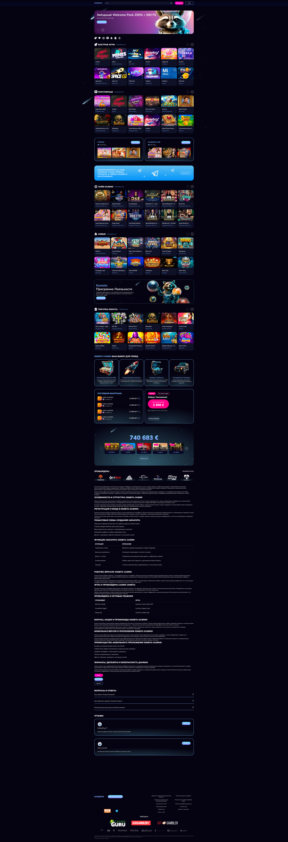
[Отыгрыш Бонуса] (119, 38)
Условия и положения (183, 809)
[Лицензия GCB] (107, 811)
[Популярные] (107, 38)
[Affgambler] (167, 823)
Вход (189, 3)
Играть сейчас (135, 142)
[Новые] (111, 38)
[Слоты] (99, 38)
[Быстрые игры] (95, 38)
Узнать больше (101, 298)
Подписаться (185, 173)
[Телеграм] (117, 811)
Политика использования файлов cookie (183, 800)
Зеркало (98, 683)
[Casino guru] (117, 822)
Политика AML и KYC (161, 803)
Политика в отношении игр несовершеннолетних (161, 800)
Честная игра (183, 806)
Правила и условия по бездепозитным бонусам (161, 796)
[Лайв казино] (103, 38)
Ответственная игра (161, 806)
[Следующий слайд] (102, 29)
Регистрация (179, 3)
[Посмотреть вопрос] (193, 694)
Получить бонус (102, 22)
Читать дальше (154, 418)
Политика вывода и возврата (183, 795)
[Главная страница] (98, 3)
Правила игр (161, 809)
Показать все (144, 458)
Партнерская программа (115, 796)
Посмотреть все (121, 44)
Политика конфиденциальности (183, 803)
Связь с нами (161, 812)
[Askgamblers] (141, 823)
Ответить (186, 723)
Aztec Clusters (107, 397)
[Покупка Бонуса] (115, 38)
